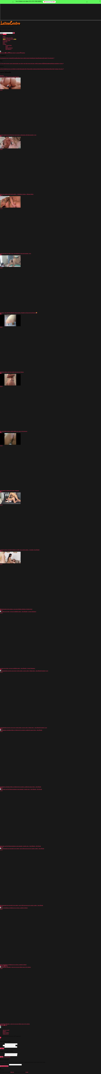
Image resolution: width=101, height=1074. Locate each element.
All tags (61, 63)
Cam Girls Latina (6, 40)
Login (1, 34)
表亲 (43, 63)
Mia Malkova (8, 49)
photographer (15, 63)
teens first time (31, 63)
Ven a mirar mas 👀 (39, 1)
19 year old (2, 63)
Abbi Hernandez (20, 69)
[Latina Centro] (10, 25)
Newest (3, 52)
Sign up (2, 1048)
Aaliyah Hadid (3, 69)
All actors (61, 69)
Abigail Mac (49, 69)
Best (7, 52)
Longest (18, 52)
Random (23, 52)
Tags (4, 42)
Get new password (4, 1066)
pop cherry (20, 63)
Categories (5, 41)
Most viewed (13, 52)
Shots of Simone (9, 47)
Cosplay (4, 44)
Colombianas (32, 58)
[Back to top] (0, 1037)
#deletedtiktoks (47, 63)
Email (1, 1045)
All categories (50, 58)
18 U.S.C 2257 (6, 1030)
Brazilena (18, 58)
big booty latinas (8, 58)
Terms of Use (6, 1033)
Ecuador (45, 58)
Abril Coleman (55, 69)
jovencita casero (8, 63)
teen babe (25, 63)
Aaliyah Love (9, 69)
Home (4, 36)
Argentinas (2, 58)
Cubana (36, 58)
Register (4, 34)
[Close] (100, 1)
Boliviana (14, 58)
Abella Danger (40, 69)
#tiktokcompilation (55, 63)
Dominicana (40, 58)
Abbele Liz (14, 69)
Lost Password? (7, 1056)
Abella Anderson (33, 69)
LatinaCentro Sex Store (8, 37)
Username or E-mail (4, 1064)
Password (2, 1046)
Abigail (45, 69)
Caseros (27, 58)
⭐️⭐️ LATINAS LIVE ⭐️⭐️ (9, 39)
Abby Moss (27, 69)
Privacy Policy (6, 1032)
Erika (6, 46)
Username (2, 1044)
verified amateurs (38, 63)
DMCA (4, 1031)
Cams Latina (23, 58)
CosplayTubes (8, 45)
